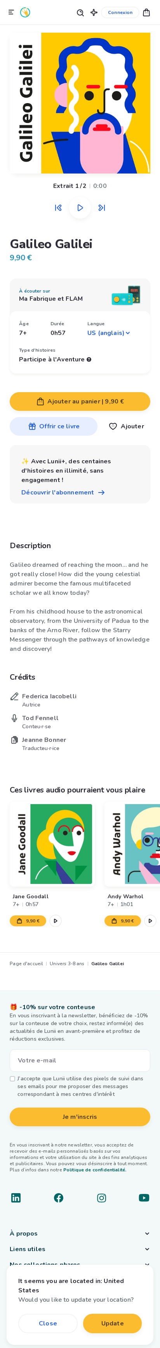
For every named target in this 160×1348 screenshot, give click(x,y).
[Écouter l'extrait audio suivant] (101, 207)
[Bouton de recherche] (80, 12)
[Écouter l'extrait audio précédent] (58, 207)
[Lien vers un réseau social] (16, 1198)
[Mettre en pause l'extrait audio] (80, 208)
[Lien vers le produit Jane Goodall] (52, 844)
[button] (94, 12)
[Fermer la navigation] (11, 12)
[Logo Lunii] (25, 12)
